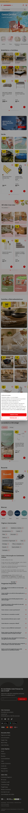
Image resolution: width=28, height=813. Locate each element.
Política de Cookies (20, 409)
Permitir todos (14, 414)
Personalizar (13, 418)
